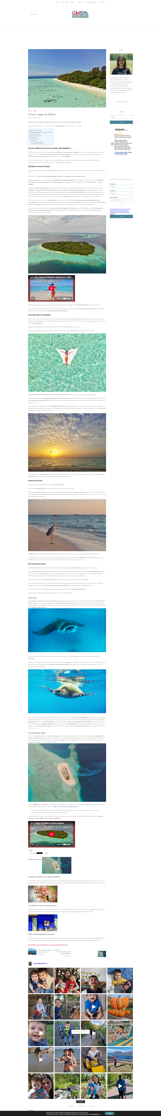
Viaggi (34, 110)
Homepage (30, 1110)
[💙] (41, 980)
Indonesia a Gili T (68, 662)
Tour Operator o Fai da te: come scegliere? (42, 905)
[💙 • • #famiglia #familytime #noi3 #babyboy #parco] (93, 1086)
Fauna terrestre (33, 137)
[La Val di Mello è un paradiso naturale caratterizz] (67, 1086)
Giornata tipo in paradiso (36, 135)
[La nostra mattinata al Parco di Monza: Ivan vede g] (120, 1086)
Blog (72, 2)
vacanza (53, 944)
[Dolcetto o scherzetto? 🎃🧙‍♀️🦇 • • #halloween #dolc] (120, 1007)
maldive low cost (48, 944)
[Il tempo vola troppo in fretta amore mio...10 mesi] (67, 1033)
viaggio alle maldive (63, 944)
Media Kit (81, 2)
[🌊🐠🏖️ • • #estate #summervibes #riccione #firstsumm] (41, 1059)
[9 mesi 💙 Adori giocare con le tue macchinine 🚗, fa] (120, 1033)
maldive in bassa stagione (38, 944)
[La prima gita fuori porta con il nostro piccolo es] (120, 1059)
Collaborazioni (91, 2)
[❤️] (67, 980)
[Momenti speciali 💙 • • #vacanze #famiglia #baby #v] (67, 1059)
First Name (112, 184)
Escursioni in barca (34, 139)
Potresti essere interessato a (38, 143)
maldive (30, 944)
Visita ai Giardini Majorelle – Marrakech (41, 934)
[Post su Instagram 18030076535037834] (41, 1007)
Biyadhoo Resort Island (35, 134)
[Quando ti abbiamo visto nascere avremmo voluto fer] (93, 1007)
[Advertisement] (80, 36)
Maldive (30, 110)
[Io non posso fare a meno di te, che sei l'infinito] (41, 1033)
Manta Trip (34, 140)
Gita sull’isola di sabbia (37, 142)
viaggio (57, 944)
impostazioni (95, 1114)
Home (58, 2)
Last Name (112, 190)
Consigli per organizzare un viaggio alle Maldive (44, 877)
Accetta (109, 1113)
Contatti (102, 2)
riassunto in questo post (65, 162)
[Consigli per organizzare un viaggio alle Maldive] (67, 865)
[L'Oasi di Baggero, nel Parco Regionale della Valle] (93, 1033)
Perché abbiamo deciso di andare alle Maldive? (41, 132)
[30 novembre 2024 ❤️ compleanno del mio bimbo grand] (93, 980)
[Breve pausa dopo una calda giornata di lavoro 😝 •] (93, 1059)
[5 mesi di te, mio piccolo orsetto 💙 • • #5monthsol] (41, 1086)
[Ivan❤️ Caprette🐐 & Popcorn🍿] (67, 1007)
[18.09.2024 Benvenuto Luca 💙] (120, 980)
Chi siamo (65, 2)
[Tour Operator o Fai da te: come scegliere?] (67, 894)
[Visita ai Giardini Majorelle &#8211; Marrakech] (67, 922)
